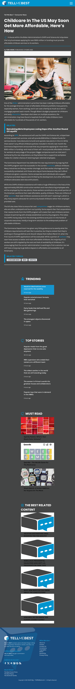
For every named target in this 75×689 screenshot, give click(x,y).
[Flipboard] (14, 663)
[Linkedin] (11, 663)
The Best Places (9, 674)
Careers (41, 644)
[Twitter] (8, 663)
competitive (42, 206)
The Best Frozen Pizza (10, 672)
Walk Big (30, 680)
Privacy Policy (43, 655)
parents (12, 196)
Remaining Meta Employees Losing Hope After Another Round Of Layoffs (37, 130)
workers (62, 237)
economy (51, 166)
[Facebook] (5, 663)
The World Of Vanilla (10, 675)
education (16, 114)
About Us (42, 643)
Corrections (43, 648)
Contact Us (42, 646)
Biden (15, 103)
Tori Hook (10, 50)
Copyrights (42, 650)
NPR (16, 135)
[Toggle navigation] (71, 3)
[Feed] (20, 663)
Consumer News (14, 260)
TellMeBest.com (40, 680)
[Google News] (17, 663)
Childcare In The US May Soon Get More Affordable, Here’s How (36, 26)
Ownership (42, 653)
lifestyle (32, 260)
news (25, 260)
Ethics (41, 651)
